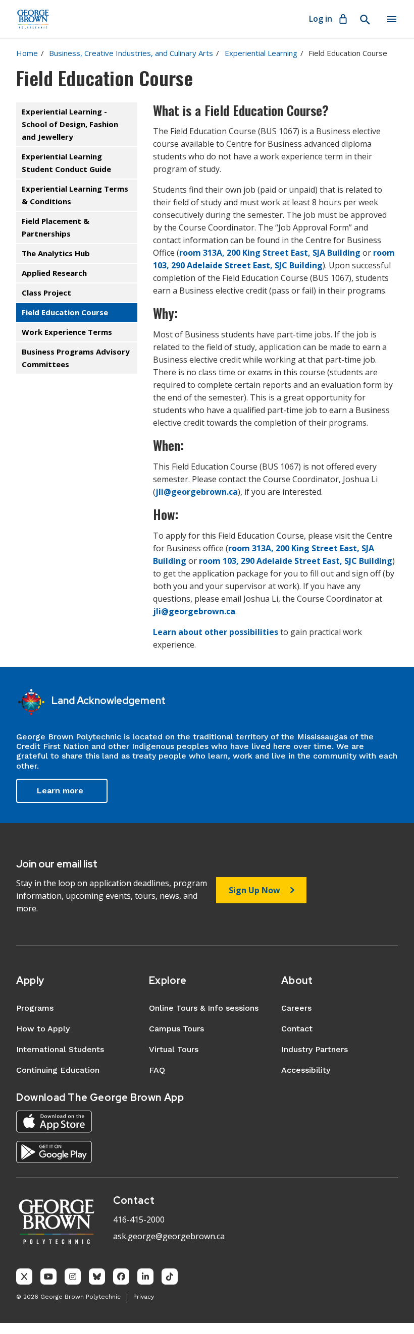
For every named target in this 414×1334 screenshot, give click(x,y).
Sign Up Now (254, 890)
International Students (60, 1049)
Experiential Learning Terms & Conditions (75, 195)
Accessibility (305, 1070)
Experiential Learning (261, 53)
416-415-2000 (139, 1219)
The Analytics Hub (56, 253)
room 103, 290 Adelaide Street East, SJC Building (295, 560)
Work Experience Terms (67, 332)
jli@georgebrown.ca (197, 491)
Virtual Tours (173, 1049)
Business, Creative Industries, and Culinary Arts (131, 53)
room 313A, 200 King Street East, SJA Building (269, 252)
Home (27, 53)
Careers (296, 1008)
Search (364, 19)
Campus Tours (176, 1028)
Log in (320, 18)
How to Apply (43, 1028)
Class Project (46, 292)
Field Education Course (65, 312)
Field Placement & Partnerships (55, 227)
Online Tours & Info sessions (203, 1008)
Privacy (143, 1296)
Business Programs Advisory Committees (76, 357)
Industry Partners (314, 1049)
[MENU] (392, 19)
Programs (35, 1008)
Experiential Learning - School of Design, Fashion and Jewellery (70, 124)
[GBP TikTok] (170, 1276)
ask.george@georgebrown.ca (169, 1236)
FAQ (157, 1070)
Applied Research (54, 273)
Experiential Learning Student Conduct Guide (66, 162)
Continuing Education (57, 1070)
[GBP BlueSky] (97, 1276)
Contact (297, 1028)
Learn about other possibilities (215, 631)
